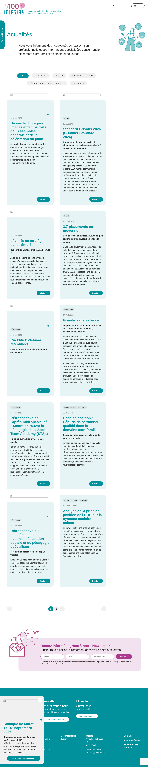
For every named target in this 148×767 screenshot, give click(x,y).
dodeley (115, 662)
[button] (50, 608)
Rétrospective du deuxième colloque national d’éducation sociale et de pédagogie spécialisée (29, 538)
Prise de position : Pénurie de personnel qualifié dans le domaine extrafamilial (81, 424)
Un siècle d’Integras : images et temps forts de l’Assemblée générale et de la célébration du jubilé (28, 131)
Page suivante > (103, 608)
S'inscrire (122, 657)
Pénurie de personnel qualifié (47, 83)
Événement (41, 76)
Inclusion (78, 83)
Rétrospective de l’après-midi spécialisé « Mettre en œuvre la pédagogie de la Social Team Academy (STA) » (29, 426)
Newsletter (49, 701)
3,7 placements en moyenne (78, 228)
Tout (23, 76)
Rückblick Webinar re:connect (25, 342)
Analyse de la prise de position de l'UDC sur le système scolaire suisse (82, 517)
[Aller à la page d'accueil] (32, 9)
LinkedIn (82, 701)
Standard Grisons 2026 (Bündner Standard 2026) (82, 133)
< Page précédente (9, 608)
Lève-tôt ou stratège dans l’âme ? (27, 243)
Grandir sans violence (81, 320)
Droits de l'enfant (82, 76)
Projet (59, 76)
